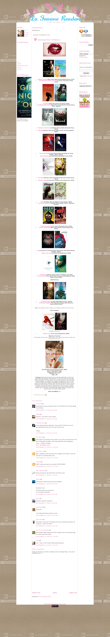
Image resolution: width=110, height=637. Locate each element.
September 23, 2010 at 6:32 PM (46, 484)
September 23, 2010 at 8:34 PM (46, 503)
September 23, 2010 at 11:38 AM (47, 447)
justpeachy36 (39, 507)
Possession (43, 274)
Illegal (42, 202)
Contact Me (19, 69)
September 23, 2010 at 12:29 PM (47, 457)
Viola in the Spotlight (44, 227)
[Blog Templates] (84, 107)
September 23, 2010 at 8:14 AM (46, 419)
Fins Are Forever (41, 276)
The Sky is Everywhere (44, 203)
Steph (37, 414)
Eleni (37, 540)
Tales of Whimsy (40, 470)
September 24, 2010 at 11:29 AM (47, 536)
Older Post (73, 593)
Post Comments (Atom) (45, 596)
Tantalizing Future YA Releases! (49, 40)
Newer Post (36, 593)
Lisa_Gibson (39, 437)
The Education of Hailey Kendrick (48, 80)
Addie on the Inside (47, 253)
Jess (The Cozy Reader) (42, 530)
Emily (37, 498)
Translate (85, 57)
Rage (39, 250)
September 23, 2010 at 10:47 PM (47, 515)
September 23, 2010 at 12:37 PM (47, 466)
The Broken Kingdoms (45, 303)
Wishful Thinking (42, 79)
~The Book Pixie (40, 423)
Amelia (37, 479)
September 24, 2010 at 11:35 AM (47, 545)
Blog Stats (19, 67)
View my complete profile (27, 34)
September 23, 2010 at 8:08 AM (46, 410)
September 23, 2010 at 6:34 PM (46, 494)
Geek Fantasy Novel (46, 226)
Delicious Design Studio (60, 604)
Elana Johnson (39, 451)
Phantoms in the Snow (44, 127)
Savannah (38, 403)
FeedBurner (89, 76)
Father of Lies (47, 333)
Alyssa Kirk (39, 519)
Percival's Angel (42, 180)
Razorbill (57, 373)
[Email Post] (45, 394)
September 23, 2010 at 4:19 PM (46, 475)
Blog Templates (48, 604)
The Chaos (41, 177)
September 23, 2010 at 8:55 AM (46, 433)
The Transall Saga (44, 153)
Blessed (40, 130)
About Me (19, 63)
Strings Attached (44, 156)
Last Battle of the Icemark (44, 105)
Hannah (38, 461)
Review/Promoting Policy (22, 65)
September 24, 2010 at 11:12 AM (47, 526)
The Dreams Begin (45, 301)
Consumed (46, 103)
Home (18, 62)
